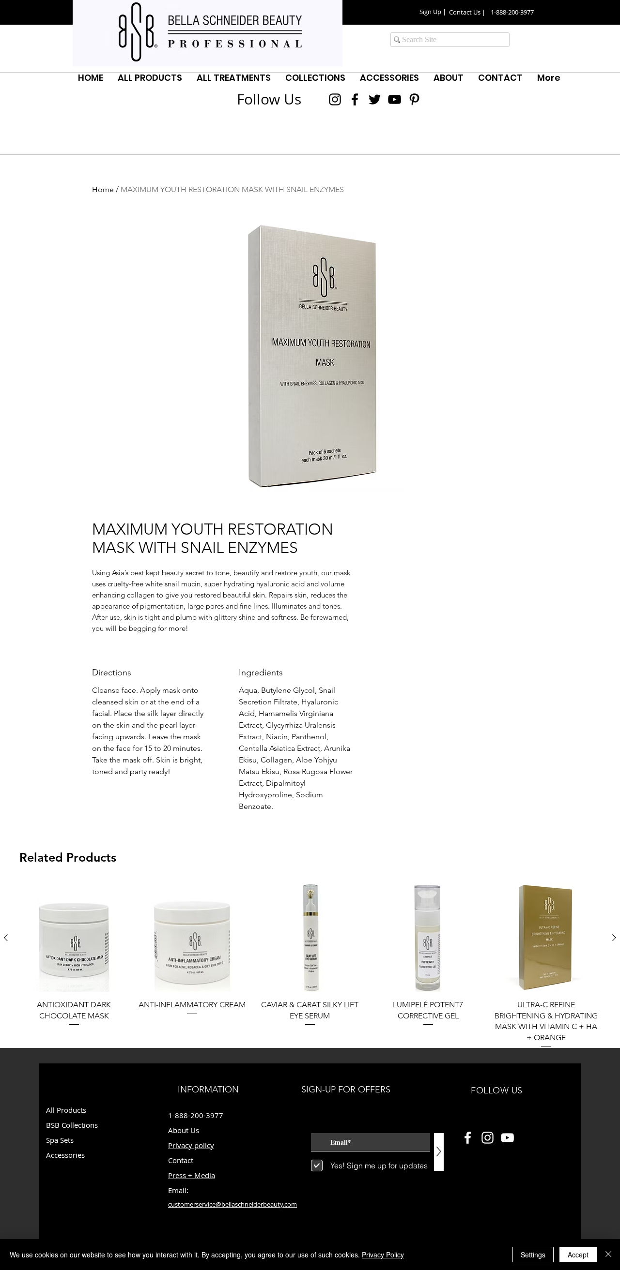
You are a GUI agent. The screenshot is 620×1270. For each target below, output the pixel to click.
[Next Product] (614, 937)
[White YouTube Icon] (507, 1138)
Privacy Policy (383, 1254)
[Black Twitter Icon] (375, 99)
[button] (433, 12)
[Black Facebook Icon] (355, 99)
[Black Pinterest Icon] (414, 99)
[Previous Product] (6, 937)
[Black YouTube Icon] (395, 99)
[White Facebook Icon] (468, 1138)
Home (103, 189)
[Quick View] (74, 938)
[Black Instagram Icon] (335, 99)
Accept (578, 1254)
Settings (533, 1254)
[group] (310, 966)
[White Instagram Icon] (488, 1138)
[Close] (608, 1254)
